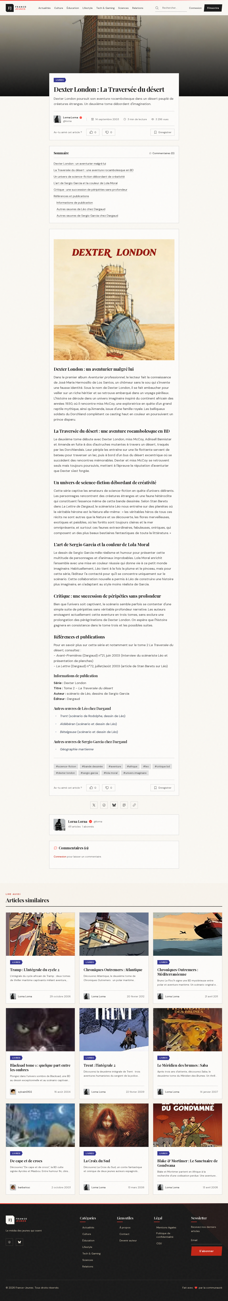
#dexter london (65, 773)
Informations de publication (75, 203)
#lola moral (111, 773)
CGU (159, 1243)
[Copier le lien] (134, 805)
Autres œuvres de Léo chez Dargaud (81, 209)
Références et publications (71, 196)
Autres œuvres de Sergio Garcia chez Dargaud (87, 216)
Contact (124, 1234)
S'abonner (206, 1251)
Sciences (123, 8)
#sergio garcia (89, 773)
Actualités (44, 8)
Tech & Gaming (105, 8)
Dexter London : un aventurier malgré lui (80, 163)
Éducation (73, 8)
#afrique (132, 766)
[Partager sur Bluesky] (114, 805)
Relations (137, 8)
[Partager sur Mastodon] (124, 805)
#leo (146, 766)
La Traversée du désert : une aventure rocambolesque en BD (94, 170)
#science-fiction (66, 766)
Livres (60, 80)
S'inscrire (213, 8)
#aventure (115, 766)
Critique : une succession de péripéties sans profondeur (90, 190)
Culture (58, 8)
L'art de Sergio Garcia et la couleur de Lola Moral (86, 183)
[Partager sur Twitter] (94, 805)
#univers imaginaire (135, 773)
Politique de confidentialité (164, 1235)
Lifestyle (88, 8)
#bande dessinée (92, 766)
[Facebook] (9, 1242)
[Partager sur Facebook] (104, 805)
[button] (114, 55)
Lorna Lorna (77, 821)
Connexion (195, 8)
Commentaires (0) (163, 153)
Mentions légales (166, 1227)
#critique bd (162, 766)
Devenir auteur (128, 1240)
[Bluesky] (19, 1242)
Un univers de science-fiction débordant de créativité (89, 177)
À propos (124, 1227)
